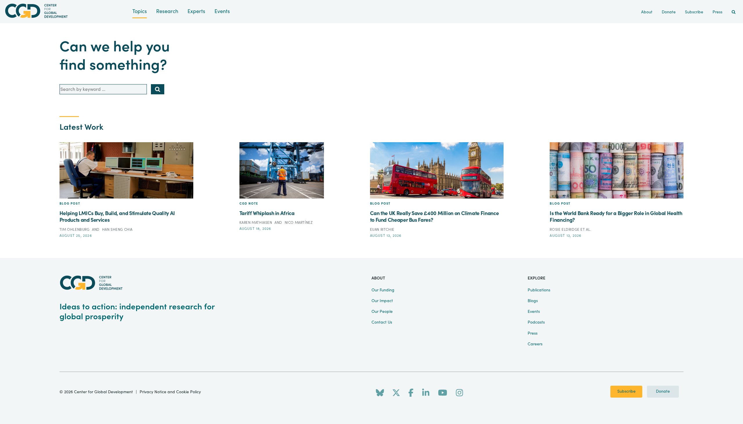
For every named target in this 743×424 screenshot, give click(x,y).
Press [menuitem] (717, 12)
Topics (139, 11)
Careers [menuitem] (535, 344)
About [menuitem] (646, 12)
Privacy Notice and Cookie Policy (170, 392)
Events (222, 11)
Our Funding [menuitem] (383, 290)
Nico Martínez (299, 223)
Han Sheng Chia (117, 230)
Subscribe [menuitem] (694, 12)
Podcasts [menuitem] (536, 322)
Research (167, 11)
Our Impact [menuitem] (382, 301)
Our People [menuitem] (382, 311)
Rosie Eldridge (565, 230)
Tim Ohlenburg (75, 230)
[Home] (66, 10)
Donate (663, 391)
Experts (196, 11)
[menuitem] (733, 12)
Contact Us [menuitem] (382, 322)
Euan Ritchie (382, 230)
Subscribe (626, 391)
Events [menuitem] (534, 311)
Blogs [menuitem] (533, 301)
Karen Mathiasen (256, 223)
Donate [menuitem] (669, 12)
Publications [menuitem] (539, 290)
